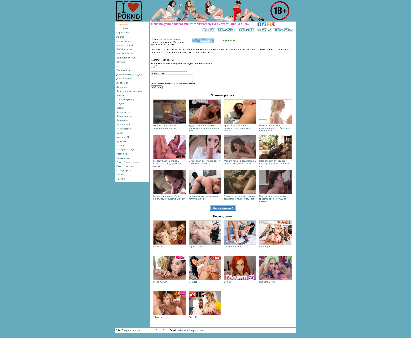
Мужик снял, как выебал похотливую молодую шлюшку (169, 197)
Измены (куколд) (125, 99)
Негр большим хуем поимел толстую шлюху (203, 197)
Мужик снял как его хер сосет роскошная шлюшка (204, 162)
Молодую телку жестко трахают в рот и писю (165, 126)
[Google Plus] (273, 24)
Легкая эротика (124, 116)
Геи (118, 66)
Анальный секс (124, 41)
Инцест (120, 103)
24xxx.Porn (194, 317)
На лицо (120, 145)
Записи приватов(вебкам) (129, 91)
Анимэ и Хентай (124, 45)
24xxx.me (158, 317)
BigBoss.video (283, 30)
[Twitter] (264, 24)
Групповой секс (124, 70)
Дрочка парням (124, 78)
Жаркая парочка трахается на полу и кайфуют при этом (240, 162)
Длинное (208, 30)
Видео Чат (264, 30)
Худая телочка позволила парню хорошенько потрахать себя (204, 128)
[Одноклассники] (269, 24)
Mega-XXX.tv (160, 281)
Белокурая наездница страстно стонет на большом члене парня (274, 128)
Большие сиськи (124, 53)
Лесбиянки (122, 120)
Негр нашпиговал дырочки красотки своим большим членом (273, 199)
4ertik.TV (157, 246)
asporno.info (130, 330)
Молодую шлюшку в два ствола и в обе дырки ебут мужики (167, 163)
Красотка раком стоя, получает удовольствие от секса (237, 128)
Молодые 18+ (123, 137)
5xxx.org (193, 281)
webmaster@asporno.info (190, 330)
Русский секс (123, 158)
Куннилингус (123, 112)
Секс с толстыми (125, 166)
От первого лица (125, 149)
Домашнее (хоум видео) (129, 74)
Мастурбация (123, 124)
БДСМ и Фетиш (124, 49)
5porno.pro (265, 246)
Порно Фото (122, 32)
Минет (119, 133)
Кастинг (120, 108)
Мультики (121, 141)
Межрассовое (123, 128)
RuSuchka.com (267, 281)
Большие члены (125, 57)
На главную (122, 28)
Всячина (120, 62)
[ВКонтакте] (259, 24)
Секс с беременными (127, 162)
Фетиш (119, 174)
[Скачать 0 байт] (203, 42)
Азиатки (120, 37)
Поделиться (228, 40)
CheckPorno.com (232, 246)
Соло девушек (123, 170)
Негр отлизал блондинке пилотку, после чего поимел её (274, 163)
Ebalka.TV (229, 281)
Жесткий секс (123, 82)
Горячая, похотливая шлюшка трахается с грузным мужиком (240, 197)
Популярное (246, 30)
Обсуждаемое (226, 30)
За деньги (121, 87)
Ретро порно (123, 153)
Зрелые (120, 95)
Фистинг (120, 179)
